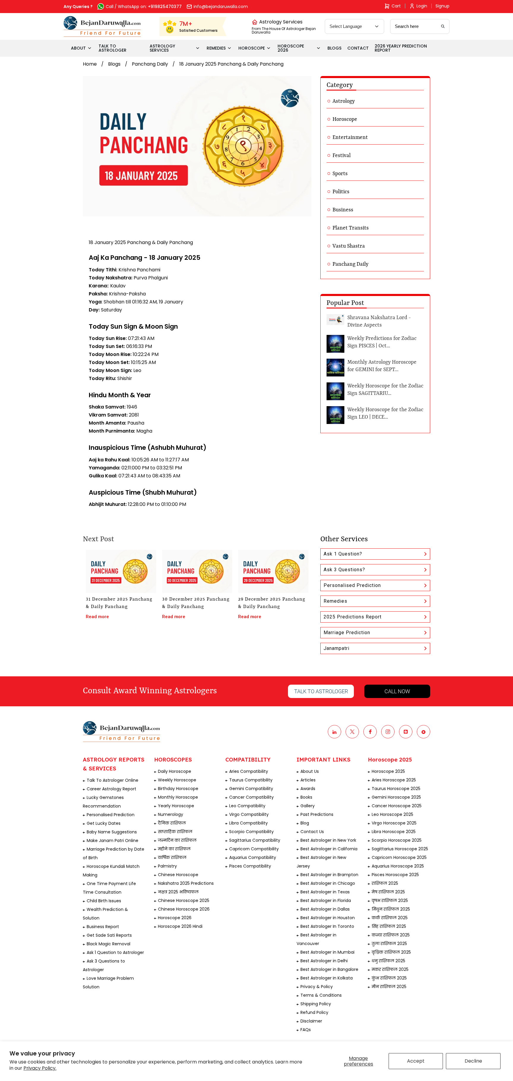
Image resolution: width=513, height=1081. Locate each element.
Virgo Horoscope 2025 (394, 823)
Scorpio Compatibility (251, 832)
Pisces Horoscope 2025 (395, 875)
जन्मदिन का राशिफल (177, 840)
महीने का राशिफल (174, 849)
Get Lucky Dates (104, 823)
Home (90, 64)
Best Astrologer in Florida (325, 900)
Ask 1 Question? (343, 554)
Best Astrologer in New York (328, 840)
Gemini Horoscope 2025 (396, 797)
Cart (396, 6)
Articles (308, 780)
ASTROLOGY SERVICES (162, 48)
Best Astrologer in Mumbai (327, 952)
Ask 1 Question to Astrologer (115, 952)
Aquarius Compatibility (252, 857)
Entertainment (350, 137)
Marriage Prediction (347, 632)
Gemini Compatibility (251, 789)
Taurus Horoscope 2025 (396, 789)
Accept (416, 1061)
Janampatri (336, 648)
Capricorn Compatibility (254, 849)
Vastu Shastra (348, 246)
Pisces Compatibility (250, 866)
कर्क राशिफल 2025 (390, 918)
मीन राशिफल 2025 (389, 987)
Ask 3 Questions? (344, 569)
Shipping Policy (315, 1004)
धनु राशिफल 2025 (388, 961)
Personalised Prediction (352, 585)
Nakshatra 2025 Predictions (186, 883)
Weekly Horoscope (177, 780)
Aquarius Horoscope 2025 (398, 866)
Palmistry (167, 866)
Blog (304, 823)
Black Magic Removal (108, 944)
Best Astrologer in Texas (325, 892)
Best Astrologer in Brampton (329, 875)
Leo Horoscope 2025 (392, 814)
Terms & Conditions (321, 995)
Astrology (343, 101)
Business (342, 210)
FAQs (305, 1030)
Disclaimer (311, 1021)
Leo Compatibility (247, 806)
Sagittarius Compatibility (254, 840)
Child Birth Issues (104, 901)
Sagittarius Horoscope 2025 (400, 849)
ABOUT (78, 48)
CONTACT (358, 48)
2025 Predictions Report (352, 617)
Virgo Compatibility (249, 814)
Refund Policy (314, 1012)
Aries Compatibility (248, 771)
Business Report (103, 927)
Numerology (170, 814)
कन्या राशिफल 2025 (391, 935)
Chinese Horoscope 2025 (183, 900)
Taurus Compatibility (251, 780)
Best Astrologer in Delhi (324, 961)
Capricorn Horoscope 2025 (399, 857)
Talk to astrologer (321, 691)
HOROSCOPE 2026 (291, 48)
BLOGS (334, 48)
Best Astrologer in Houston (327, 918)
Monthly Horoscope (178, 797)
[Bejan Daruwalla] (102, 26)
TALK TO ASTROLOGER (112, 48)
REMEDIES (216, 48)
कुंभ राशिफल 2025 (389, 978)
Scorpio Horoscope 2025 (397, 840)
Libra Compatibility (248, 823)
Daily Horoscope (174, 771)
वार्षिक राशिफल (172, 857)
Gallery (307, 806)
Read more (97, 616)
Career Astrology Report (111, 789)
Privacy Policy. (39, 1068)
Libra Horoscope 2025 (394, 832)
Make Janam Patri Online (112, 840)
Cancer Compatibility (251, 797)
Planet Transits (350, 228)
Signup (442, 6)
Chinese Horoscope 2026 (184, 909)
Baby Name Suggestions (112, 832)
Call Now (397, 691)
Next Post (98, 539)
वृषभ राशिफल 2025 (390, 900)
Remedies (335, 601)
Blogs (114, 64)
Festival (341, 156)
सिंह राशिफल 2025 (389, 926)
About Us (309, 771)
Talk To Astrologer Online (112, 780)
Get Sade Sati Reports (109, 935)
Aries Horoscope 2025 (394, 780)
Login (422, 6)
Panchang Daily (150, 64)
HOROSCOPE (251, 48)
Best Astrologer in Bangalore (329, 969)
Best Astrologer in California (328, 849)
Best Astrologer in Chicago (327, 883)
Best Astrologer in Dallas (325, 909)
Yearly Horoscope (176, 806)
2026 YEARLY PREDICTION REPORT (401, 48)
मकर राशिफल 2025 (390, 969)
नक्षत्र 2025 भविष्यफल (178, 892)
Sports (340, 174)
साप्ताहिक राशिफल (175, 832)
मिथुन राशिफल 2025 (391, 909)
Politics (340, 192)
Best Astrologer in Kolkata (326, 978)
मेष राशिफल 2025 (388, 892)
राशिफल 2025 (385, 883)
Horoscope (344, 119)
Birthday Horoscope (178, 789)
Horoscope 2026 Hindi (180, 926)
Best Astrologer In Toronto (327, 926)
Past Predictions (316, 814)
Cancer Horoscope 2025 (397, 806)
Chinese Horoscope (178, 875)
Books (306, 797)
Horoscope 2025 (388, 771)
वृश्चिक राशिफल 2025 (391, 952)
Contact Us (312, 832)
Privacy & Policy (316, 987)
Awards (307, 789)
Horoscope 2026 (174, 918)
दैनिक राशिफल (172, 823)
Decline (473, 1061)
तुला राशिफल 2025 (389, 944)
